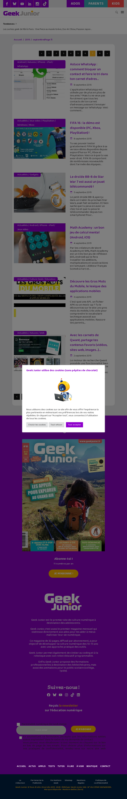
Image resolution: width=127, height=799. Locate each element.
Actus (32, 766)
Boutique (92, 766)
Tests (51, 766)
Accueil (21, 766)
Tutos (61, 766)
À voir (80, 766)
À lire (70, 766)
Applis (42, 766)
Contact (105, 766)
